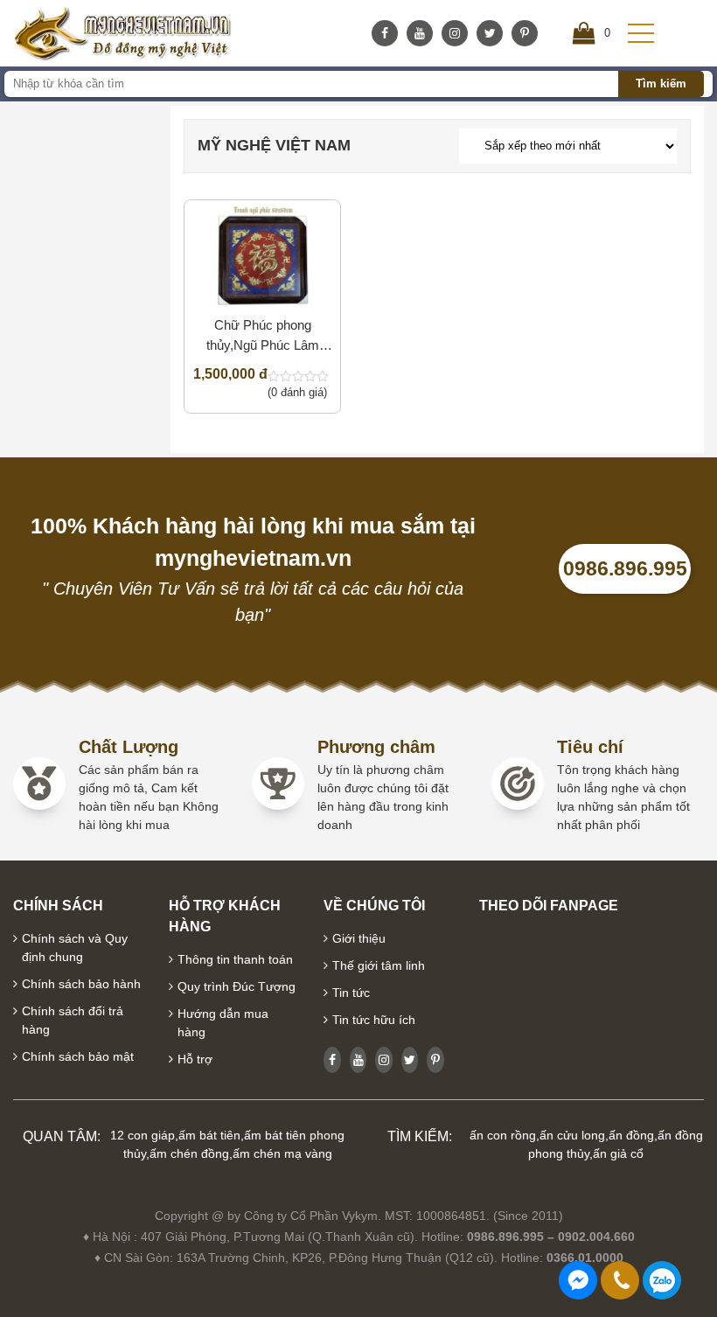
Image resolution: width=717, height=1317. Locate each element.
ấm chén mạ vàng (282, 1153)
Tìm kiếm (661, 83)
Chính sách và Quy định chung (75, 947)
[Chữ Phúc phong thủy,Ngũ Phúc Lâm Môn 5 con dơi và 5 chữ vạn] (262, 256)
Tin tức (351, 993)
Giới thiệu (359, 938)
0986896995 (662, 1280)
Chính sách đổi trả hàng (72, 1020)
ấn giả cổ (618, 1153)
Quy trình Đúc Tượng (237, 986)
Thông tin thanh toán (235, 959)
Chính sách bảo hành (81, 984)
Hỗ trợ (195, 1059)
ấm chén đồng (189, 1153)
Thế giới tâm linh (378, 965)
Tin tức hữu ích (373, 1020)
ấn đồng (631, 1135)
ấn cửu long (572, 1135)
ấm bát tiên (209, 1135)
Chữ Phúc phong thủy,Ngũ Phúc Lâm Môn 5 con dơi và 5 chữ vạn (262, 336)
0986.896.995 (625, 568)
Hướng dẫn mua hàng (223, 1023)
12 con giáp (142, 1135)
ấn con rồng (503, 1135)
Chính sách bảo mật (78, 1056)
